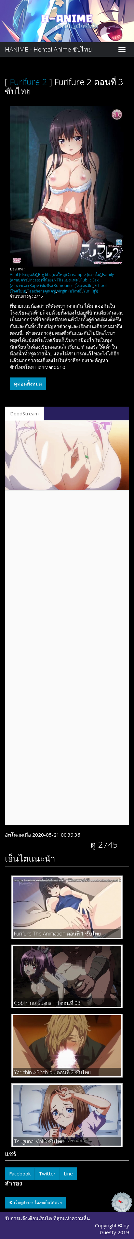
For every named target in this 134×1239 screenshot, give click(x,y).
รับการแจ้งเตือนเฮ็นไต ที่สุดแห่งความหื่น (47, 1218)
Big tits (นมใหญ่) (52, 274)
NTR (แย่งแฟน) (66, 280)
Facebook (20, 1173)
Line (68, 1173)
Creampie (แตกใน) (84, 274)
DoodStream (24, 413)
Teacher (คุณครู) (41, 291)
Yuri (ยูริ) (90, 291)
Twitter (47, 1173)
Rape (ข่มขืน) (41, 285)
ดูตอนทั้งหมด (28, 383)
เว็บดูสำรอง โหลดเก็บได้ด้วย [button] (37, 1202)
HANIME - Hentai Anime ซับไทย (48, 49)
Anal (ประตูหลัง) (23, 274)
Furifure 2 (28, 82)
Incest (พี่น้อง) (41, 280)
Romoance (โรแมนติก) (73, 285)
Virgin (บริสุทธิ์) (69, 291)
